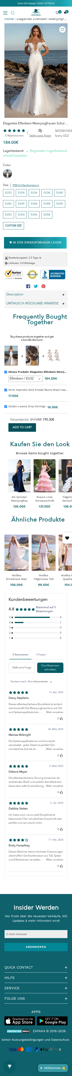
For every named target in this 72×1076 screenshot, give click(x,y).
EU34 (21, 193)
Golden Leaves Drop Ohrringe (27, 406)
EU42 (8, 204)
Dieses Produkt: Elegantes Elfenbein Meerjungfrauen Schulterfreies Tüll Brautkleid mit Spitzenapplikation (38, 371)
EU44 (21, 204)
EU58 (47, 214)
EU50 (59, 204)
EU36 (34, 193)
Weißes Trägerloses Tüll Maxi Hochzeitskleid (44, 577)
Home (9, 19)
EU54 (21, 214)
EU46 (34, 204)
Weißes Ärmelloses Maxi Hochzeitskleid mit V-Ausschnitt (16, 577)
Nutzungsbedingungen (28, 1040)
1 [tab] (34, 114)
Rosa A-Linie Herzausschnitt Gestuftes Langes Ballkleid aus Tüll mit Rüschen (45, 499)
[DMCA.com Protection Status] (18, 1031)
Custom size (13, 225)
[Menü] (7, 12)
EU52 (8, 214)
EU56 (34, 214)
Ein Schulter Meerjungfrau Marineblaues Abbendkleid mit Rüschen (19, 499)
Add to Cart (22, 427)
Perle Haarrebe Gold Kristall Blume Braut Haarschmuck (38, 389)
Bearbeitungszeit (18, 258)
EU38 (47, 193)
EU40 (59, 193)
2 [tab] (38, 114)
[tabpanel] (36, 70)
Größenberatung (28, 185)
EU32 (8, 193)
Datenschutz (60, 1040)
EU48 (47, 204)
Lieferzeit (14, 263)
